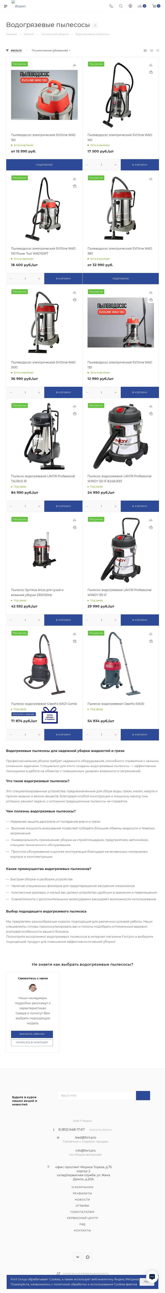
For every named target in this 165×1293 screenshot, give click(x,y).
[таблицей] (157, 50)
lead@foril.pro (85, 1137)
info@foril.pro (85, 1150)
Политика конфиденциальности (85, 1273)
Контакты (82, 1230)
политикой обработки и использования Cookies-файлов (95, 1284)
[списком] (151, 50)
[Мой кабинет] (130, 6)
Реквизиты (82, 1193)
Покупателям (82, 1211)
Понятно (149, 1282)
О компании (83, 1187)
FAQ (82, 1224)
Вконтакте (77, 1257)
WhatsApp (87, 1257)
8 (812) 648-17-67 (72, 1129)
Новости (82, 1199)
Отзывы (82, 1205)
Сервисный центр (82, 1217)
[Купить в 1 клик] (150, 72)
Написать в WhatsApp (32, 1042)
